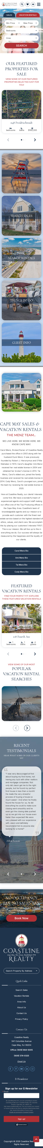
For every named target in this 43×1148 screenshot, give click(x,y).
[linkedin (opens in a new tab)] (27, 1068)
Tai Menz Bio (21, 565)
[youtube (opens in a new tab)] (21, 1068)
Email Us (22, 1061)
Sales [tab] (9, 15)
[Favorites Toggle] (27, 4)
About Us (21, 1007)
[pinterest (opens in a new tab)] (16, 1068)
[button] (35, 140)
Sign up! (21, 1119)
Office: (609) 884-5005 (21, 1050)
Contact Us (21, 1013)
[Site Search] (22, 4)
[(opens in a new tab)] (21, 104)
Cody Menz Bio (21, 572)
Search (21, 45)
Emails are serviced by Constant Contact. (21, 1112)
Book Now (21, 918)
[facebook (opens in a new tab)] (10, 1068)
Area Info (21, 1001)
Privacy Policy (21, 1019)
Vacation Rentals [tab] (28, 15)
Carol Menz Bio (21, 551)
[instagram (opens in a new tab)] (32, 1068)
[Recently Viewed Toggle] (33, 4)
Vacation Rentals (21, 996)
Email (6, 1092)
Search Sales (22, 990)
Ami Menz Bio (21, 558)
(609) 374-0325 (21, 1055)
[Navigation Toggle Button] (38, 4)
